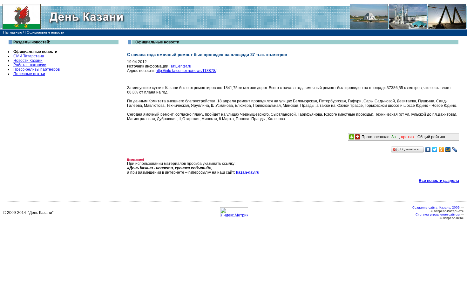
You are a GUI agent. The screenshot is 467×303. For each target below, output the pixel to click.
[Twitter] (434, 149)
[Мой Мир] (448, 149)
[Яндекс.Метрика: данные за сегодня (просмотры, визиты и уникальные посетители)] (234, 212)
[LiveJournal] (454, 149)
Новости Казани (28, 60)
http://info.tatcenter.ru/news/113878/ (186, 70)
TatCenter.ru (180, 66)
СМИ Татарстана (28, 56)
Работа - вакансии (29, 65)
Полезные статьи (29, 74)
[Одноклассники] (441, 149)
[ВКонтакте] (428, 149)
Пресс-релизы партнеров (36, 69)
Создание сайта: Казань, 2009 (436, 207)
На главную (12, 32)
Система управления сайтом (438, 214)
